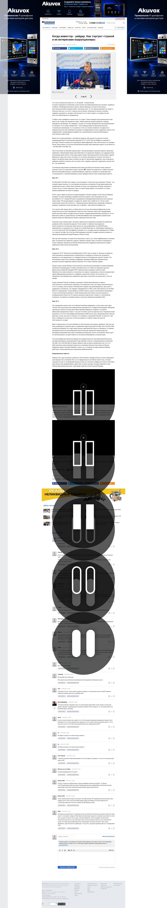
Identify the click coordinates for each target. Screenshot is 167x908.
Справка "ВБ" (104, 888)
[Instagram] (102, 23)
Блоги (89, 887)
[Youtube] (100, 23)
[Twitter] (98, 23)
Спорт (84, 27)
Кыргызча (45, 18)
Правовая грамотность (106, 887)
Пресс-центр (117, 885)
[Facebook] (94, 23)
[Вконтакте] (92, 23)
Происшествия (91, 27)
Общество (70, 27)
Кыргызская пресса (93, 885)
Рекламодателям (120, 18)
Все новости (46, 27)
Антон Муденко (62, 702)
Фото (89, 888)
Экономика (62, 27)
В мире (76, 895)
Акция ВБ (100, 27)
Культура (78, 27)
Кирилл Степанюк (71, 44)
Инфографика (91, 891)
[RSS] (90, 23)
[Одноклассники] (96, 23)
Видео (89, 890)
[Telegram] (104, 23)
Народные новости (92, 883)
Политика (55, 27)
